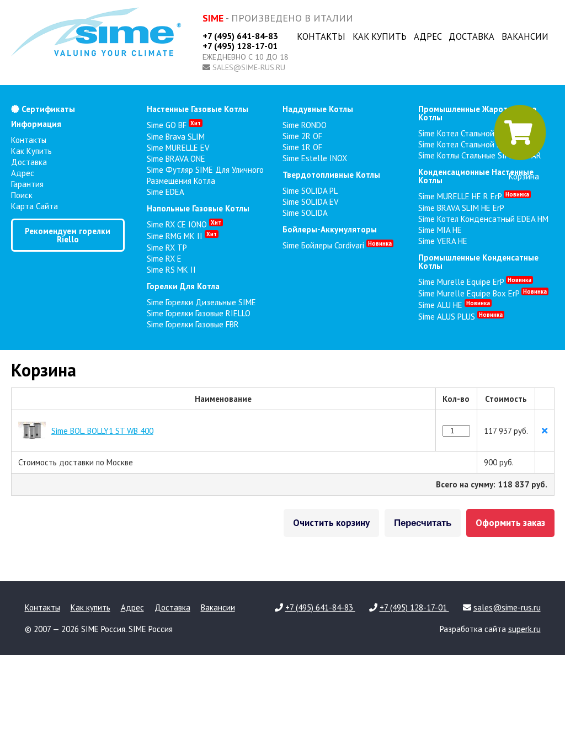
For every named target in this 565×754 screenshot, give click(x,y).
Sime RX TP (167, 247)
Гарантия (27, 184)
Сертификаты (47, 109)
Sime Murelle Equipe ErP (474, 282)
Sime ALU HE (454, 305)
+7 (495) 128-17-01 (240, 45)
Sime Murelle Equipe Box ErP (482, 293)
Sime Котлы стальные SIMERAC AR (479, 155)
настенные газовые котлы (197, 109)
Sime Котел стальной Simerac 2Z (477, 133)
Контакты (321, 36)
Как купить (380, 36)
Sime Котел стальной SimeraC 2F (476, 144)
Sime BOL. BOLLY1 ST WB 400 (102, 431)
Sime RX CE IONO (184, 224)
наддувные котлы (317, 109)
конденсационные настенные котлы (476, 176)
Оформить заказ (510, 523)
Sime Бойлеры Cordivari (337, 245)
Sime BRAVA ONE (176, 158)
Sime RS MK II (171, 269)
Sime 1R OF (302, 147)
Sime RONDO (304, 125)
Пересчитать (422, 523)
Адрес (428, 36)
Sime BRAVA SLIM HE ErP (461, 208)
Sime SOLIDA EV (310, 202)
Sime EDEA (165, 192)
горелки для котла (183, 286)
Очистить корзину (331, 523)
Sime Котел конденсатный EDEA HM (483, 219)
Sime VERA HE (442, 241)
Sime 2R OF (302, 136)
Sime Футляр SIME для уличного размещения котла (205, 175)
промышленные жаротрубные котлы (477, 113)
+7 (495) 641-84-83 (240, 35)
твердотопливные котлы (331, 175)
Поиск (22, 195)
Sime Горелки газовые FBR (193, 324)
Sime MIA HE (440, 230)
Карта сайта (34, 206)
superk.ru (524, 629)
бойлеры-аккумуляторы (329, 229)
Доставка (471, 36)
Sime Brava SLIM (176, 136)
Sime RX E (164, 258)
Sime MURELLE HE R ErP (473, 196)
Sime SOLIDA (305, 213)
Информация (36, 124)
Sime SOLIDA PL (310, 190)
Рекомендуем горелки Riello (67, 235)
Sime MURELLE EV (178, 147)
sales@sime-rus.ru (248, 67)
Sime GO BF (174, 125)
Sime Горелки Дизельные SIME (201, 302)
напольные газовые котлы (198, 208)
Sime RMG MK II (182, 236)
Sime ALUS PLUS (460, 316)
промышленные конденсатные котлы (478, 261)
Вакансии (525, 36)
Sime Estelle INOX (314, 158)
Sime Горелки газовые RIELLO (198, 313)
